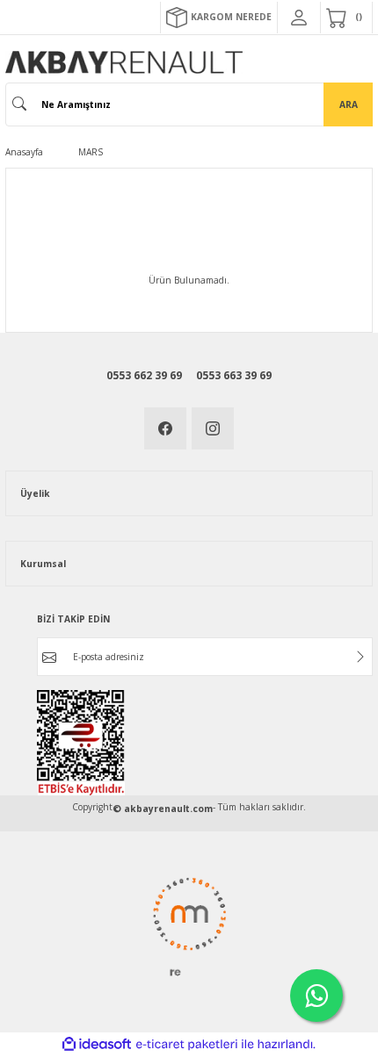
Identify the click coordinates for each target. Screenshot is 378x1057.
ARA (348, 104)
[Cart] (346, 17)
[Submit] (360, 657)
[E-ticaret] (186, 1044)
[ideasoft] (97, 1045)
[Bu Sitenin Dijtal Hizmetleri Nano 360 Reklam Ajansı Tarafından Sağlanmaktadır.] (189, 925)
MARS (90, 152)
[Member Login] (299, 17)
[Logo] (124, 62)
